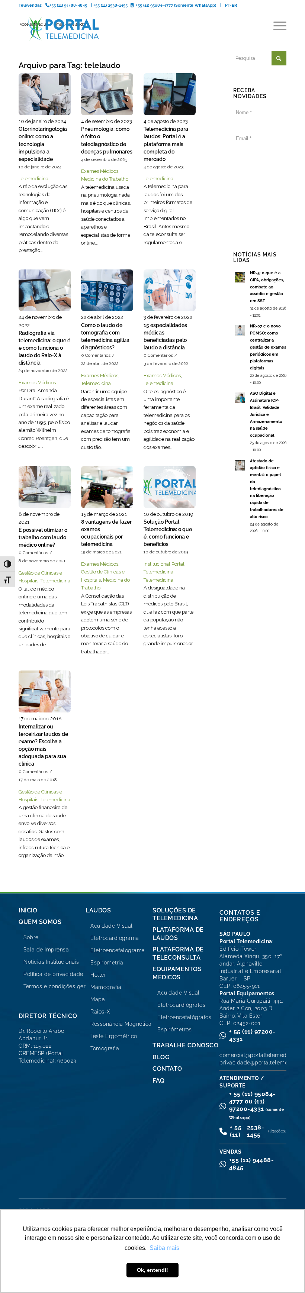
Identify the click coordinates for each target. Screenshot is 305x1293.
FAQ (158, 1080)
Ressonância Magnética (121, 1024)
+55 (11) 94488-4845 (251, 1164)
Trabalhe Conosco (185, 1045)
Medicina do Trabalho (104, 179)
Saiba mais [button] (164, 1248)
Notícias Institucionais (51, 962)
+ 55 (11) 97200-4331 (252, 1035)
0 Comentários (95, 355)
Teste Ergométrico (113, 1036)
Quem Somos (40, 921)
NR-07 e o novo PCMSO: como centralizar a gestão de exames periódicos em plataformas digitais (268, 347)
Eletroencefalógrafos (184, 1017)
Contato (167, 1068)
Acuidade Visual (111, 926)
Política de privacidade (53, 974)
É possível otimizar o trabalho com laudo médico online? (43, 537)
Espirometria (106, 963)
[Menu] (276, 26)
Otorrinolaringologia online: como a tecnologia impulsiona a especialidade (43, 144)
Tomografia (104, 1048)
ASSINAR (259, 164)
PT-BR (231, 5)
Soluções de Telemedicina (175, 914)
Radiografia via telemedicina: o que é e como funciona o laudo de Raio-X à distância (44, 348)
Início (28, 910)
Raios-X (100, 1012)
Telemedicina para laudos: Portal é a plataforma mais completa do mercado (166, 144)
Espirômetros (174, 1029)
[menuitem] (276, 26)
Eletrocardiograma (114, 938)
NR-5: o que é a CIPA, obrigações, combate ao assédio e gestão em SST (267, 287)
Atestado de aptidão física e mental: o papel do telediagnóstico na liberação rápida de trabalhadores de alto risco (266, 489)
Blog (161, 1057)
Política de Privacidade (259, 221)
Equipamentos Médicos (177, 973)
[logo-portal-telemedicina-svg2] (64, 29)
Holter (98, 975)
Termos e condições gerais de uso (67, 986)
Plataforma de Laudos (178, 933)
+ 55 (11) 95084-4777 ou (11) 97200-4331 (256, 1105)
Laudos (98, 910)
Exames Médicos (99, 171)
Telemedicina (33, 178)
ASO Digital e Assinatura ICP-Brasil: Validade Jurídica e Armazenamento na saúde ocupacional (266, 414)
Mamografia (105, 987)
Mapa (97, 999)
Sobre (31, 937)
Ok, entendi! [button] (152, 1270)
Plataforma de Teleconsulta (178, 953)
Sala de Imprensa (46, 950)
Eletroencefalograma (117, 950)
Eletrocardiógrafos (181, 1005)
